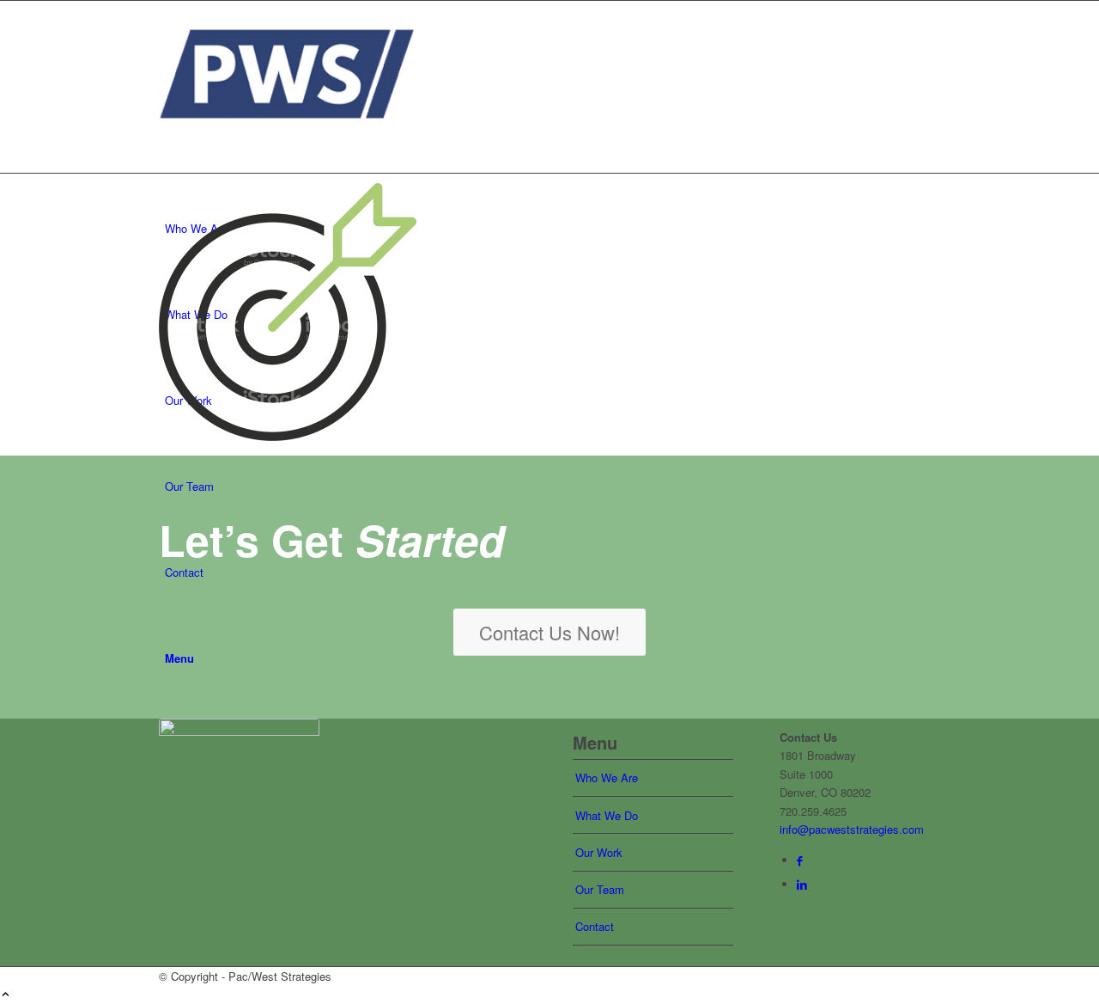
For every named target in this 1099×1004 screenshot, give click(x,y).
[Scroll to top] (5, 995)
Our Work (598, 852)
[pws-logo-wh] (239, 743)
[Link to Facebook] (800, 860)
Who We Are (606, 777)
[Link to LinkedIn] (802, 884)
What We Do (606, 815)
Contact (594, 926)
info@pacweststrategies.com (852, 829)
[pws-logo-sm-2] (287, 142)
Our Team (599, 889)
